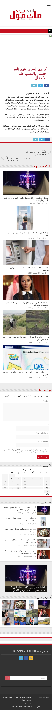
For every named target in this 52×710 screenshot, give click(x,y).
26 (32, 488)
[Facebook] (26, 658)
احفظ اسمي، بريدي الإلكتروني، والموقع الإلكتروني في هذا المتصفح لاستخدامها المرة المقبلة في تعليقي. (28, 451)
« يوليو (48, 494)
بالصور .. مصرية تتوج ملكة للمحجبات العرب (36, 152)
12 (32, 482)
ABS (14, 697)
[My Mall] (26, 11)
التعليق (46, 401)
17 (47, 485)
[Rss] (31, 658)
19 (32, 485)
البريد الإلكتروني (42, 433)
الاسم (46, 425)
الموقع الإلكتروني (43, 441)
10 (47, 482)
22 (12, 485)
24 (47, 488)
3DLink (29, 697)
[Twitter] (21, 658)
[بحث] (7, 678)
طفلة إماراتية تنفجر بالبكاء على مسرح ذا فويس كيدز (18, 158)
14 (18, 482)
